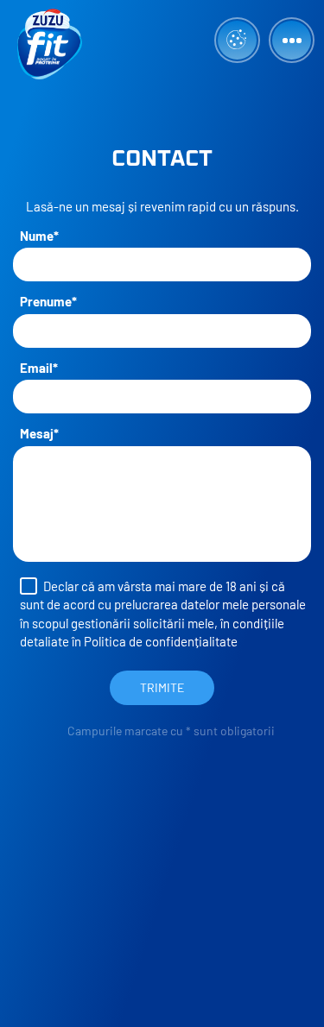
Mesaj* (39, 433)
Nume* (39, 235)
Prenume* (48, 301)
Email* (39, 367)
